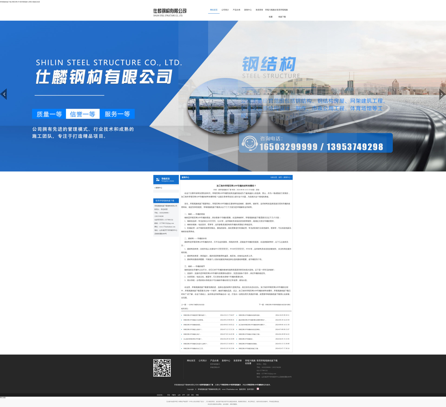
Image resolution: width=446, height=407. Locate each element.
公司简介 (225, 10)
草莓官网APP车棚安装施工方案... (249, 348)
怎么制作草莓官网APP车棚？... (193, 339)
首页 (280, 177)
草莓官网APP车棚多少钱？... (192, 334)
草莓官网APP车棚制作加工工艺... (194, 348)
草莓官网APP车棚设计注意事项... (194, 320)
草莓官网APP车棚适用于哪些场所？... (195, 315)
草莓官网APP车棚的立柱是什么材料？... (196, 344)
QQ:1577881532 (262, 370)
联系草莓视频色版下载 (282, 13)
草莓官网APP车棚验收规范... (192, 325)
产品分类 (236, 10)
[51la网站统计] (258, 389)
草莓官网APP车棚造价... (246, 339)
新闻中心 (248, 10)
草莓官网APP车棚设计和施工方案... (250, 334)
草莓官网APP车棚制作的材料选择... (250, 315)
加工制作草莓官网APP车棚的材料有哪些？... (252, 325)
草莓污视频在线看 (270, 13)
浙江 (192, 395)
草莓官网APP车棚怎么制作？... (193, 329)
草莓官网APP (215, 367)
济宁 (183, 395)
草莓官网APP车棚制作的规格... (248, 344)
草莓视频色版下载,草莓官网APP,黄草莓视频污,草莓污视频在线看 (20, 2)
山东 (179, 395)
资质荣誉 (259, 10)
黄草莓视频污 (215, 364)
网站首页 (214, 10)
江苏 (188, 395)
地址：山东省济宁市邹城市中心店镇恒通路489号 (274, 377)
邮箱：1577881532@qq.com (266, 374)
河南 (197, 395)
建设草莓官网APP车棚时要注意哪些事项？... (252, 320)
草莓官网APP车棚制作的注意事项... (250, 329)
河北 (168, 395)
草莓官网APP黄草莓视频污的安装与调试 (277, 304)
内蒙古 (174, 395)
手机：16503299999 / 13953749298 (269, 367)
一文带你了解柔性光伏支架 (196, 304)
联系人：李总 (261, 364)
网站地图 (3, 397)
